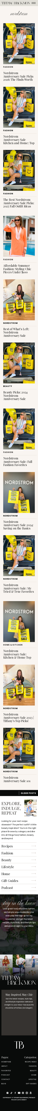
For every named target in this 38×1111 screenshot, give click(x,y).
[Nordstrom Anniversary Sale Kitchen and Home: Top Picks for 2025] (19, 107)
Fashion (8, 67)
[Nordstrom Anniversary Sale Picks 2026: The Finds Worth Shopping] (19, 43)
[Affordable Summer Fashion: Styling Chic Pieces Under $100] (19, 236)
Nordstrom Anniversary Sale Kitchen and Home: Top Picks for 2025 (18, 141)
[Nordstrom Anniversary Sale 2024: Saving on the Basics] (19, 492)
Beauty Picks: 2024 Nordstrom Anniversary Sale (15, 395)
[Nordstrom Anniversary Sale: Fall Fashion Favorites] (19, 428)
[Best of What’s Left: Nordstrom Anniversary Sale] (19, 299)
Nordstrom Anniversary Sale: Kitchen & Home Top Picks (17, 656)
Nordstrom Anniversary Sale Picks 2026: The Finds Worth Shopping (18, 78)
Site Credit (22, 1100)
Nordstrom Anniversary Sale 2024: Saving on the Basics (18, 525)
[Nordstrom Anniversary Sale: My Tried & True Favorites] (19, 555)
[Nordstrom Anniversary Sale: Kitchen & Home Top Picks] (19, 621)
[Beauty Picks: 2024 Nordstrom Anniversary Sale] (19, 363)
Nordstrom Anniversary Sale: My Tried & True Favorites (18, 588)
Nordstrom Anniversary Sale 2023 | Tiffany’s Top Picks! (18, 717)
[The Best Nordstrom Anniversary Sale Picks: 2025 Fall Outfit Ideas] (19, 170)
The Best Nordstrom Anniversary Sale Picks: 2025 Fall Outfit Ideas (18, 203)
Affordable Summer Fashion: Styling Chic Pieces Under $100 (17, 269)
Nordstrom (10, 323)
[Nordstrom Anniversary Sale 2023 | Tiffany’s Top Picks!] (19, 685)
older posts (28, 793)
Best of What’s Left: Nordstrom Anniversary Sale (16, 332)
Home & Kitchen (13, 644)
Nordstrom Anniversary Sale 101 (16, 779)
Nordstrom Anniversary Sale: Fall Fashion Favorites (17, 461)
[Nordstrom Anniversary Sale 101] (19, 748)
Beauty (7, 386)
